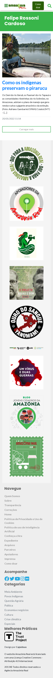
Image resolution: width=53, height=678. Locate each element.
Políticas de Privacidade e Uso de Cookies (23, 521)
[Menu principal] (6, 5)
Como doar (38, 6)
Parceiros (10, 549)
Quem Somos (12, 496)
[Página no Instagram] (22, 578)
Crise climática (12, 619)
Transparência (12, 505)
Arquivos (9, 545)
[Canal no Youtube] (17, 578)
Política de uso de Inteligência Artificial (21, 529)
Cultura (8, 614)
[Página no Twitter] (12, 578)
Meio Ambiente (13, 591)
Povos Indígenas (13, 596)
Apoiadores (11, 554)
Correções (10, 509)
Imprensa (9, 558)
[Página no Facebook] (6, 578)
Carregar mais (26, 129)
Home (7, 514)
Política (8, 605)
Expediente (11, 540)
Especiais (9, 623)
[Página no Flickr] (27, 578)
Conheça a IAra (13, 535)
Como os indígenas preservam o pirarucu (24, 85)
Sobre (7, 500)
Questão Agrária (13, 600)
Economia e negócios (16, 610)
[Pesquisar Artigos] (50, 6)
